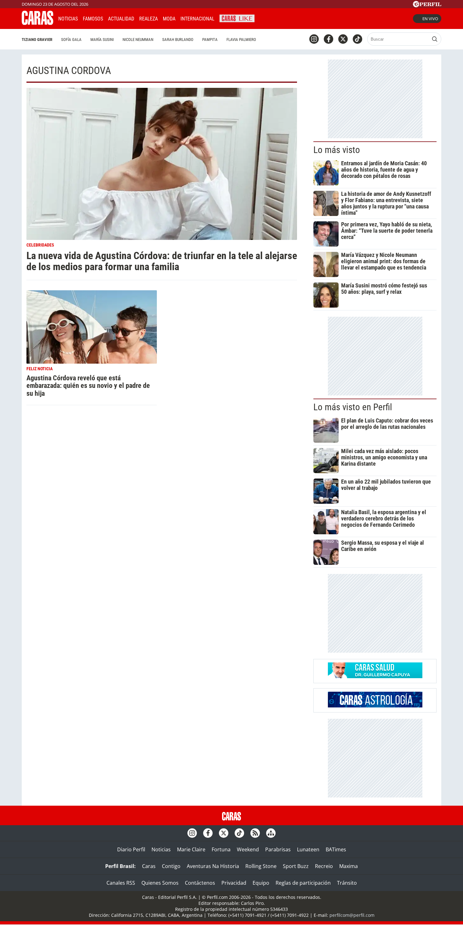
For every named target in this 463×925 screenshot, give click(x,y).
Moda (169, 19)
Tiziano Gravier (37, 39)
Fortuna (221, 849)
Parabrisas (278, 849)
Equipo (261, 882)
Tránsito (347, 882)
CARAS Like (237, 17)
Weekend (248, 849)
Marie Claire (191, 849)
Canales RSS (120, 882)
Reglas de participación (303, 882)
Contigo (171, 866)
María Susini (102, 39)
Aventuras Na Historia (213, 866)
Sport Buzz (296, 866)
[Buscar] (435, 39)
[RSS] (255, 833)
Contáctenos (200, 882)
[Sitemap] (271, 833)
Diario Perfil (131, 849)
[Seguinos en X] (343, 39)
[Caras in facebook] (328, 39)
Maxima (348, 866)
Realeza (148, 19)
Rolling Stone (261, 866)
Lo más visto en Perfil (352, 407)
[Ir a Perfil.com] (427, 5)
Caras (149, 866)
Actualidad (121, 19)
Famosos (93, 19)
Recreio (324, 866)
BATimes (336, 849)
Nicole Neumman (138, 39)
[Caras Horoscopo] (375, 705)
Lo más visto (336, 150)
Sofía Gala (71, 39)
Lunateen (308, 849)
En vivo (430, 18)
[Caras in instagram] (314, 39)
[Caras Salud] (375, 676)
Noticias (68, 19)
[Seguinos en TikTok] (357, 39)
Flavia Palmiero (241, 39)
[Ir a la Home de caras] (37, 23)
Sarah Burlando (177, 39)
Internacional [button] (197, 19)
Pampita (210, 39)
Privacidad (233, 882)
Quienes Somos (160, 882)
